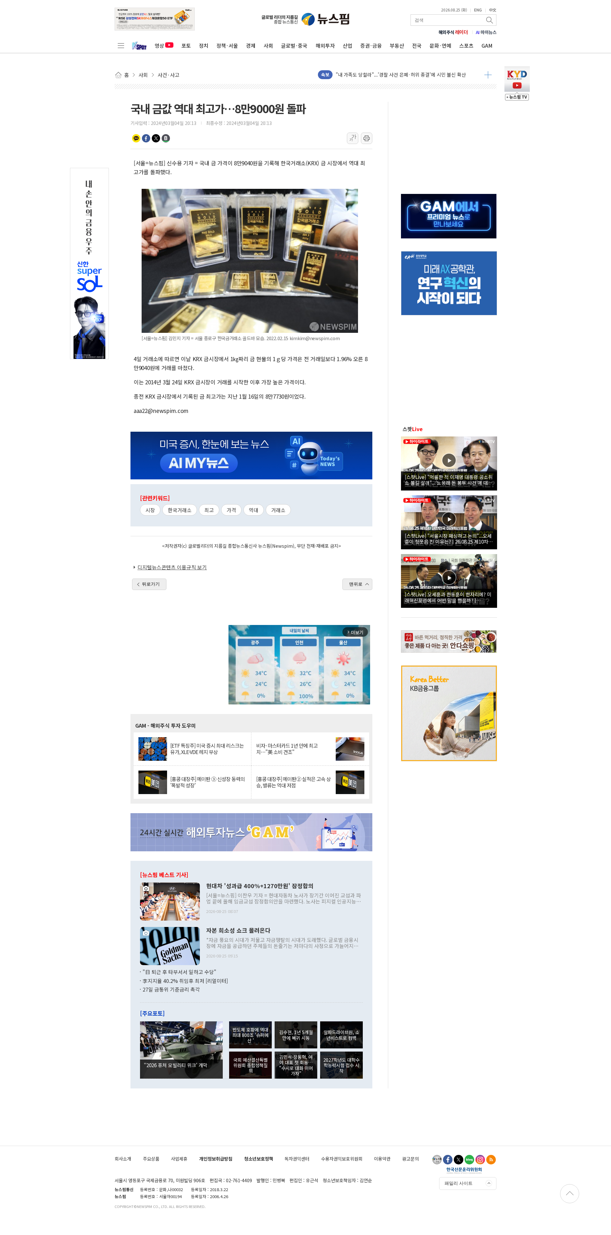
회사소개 (123, 1158)
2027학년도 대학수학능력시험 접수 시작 (341, 1065)
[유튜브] (437, 1159)
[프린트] (366, 138)
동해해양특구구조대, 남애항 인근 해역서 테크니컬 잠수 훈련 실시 (401, 74)
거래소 (278, 510)
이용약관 (382, 1158)
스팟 (413, 429)
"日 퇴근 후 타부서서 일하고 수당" (179, 971)
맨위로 (355, 584)
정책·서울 (227, 45)
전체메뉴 (121, 45)
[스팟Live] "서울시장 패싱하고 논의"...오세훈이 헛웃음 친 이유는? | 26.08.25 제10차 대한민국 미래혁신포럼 (448, 538)
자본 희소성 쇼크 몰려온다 (238, 930)
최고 (209, 510)
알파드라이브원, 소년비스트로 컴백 (341, 1035)
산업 (347, 45)
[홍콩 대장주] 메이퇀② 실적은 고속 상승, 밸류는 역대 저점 (293, 782)
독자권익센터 (296, 1158)
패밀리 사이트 (459, 1183)
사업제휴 (179, 1158)
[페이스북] (448, 1159)
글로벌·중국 (294, 45)
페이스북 (146, 138)
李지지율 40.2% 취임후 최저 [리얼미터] (185, 980)
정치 (203, 45)
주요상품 (151, 1158)
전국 (417, 45)
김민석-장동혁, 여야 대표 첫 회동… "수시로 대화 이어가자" (296, 1065)
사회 (268, 45)
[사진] (170, 901)
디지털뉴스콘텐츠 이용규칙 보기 (172, 567)
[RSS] (491, 1159)
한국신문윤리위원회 (464, 1170)
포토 (186, 45)
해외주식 (453, 32)
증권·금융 (371, 45)
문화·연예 (440, 45)
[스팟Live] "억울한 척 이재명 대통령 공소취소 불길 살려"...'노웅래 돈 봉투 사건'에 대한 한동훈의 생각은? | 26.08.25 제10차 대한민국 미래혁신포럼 (449, 479)
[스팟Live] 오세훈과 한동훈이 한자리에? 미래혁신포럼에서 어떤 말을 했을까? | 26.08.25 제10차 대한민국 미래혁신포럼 (448, 597)
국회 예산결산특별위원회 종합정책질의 (250, 1065)
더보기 (488, 74)
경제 (251, 45)
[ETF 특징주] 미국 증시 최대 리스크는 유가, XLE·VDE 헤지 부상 (207, 749)
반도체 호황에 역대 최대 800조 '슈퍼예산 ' (250, 1035)
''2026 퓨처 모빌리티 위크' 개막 (175, 1065)
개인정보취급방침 (215, 1158)
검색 (490, 20)
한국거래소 (180, 510)
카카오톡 (136, 138)
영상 (159, 45)
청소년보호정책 (258, 1158)
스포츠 (466, 45)
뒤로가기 (151, 584)
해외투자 (325, 45)
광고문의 (410, 1158)
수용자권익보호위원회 (341, 1158)
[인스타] (480, 1159)
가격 (231, 510)
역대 (253, 510)
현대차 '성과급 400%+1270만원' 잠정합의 (259, 885)
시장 (150, 510)
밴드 (166, 138)
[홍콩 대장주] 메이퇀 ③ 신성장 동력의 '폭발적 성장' (207, 782)
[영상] (449, 462)
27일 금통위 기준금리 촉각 (171, 989)
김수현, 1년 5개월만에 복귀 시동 (296, 1035)
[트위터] (458, 1159)
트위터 (156, 138)
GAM (487, 45)
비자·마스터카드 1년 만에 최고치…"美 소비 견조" (287, 749)
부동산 (397, 45)
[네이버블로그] (469, 1159)
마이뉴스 (486, 32)
